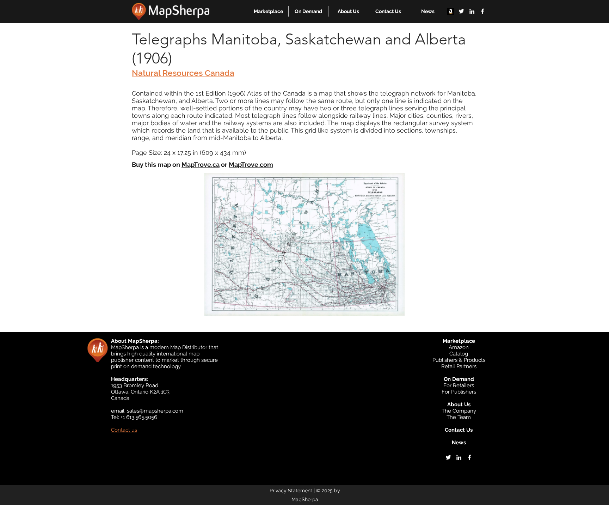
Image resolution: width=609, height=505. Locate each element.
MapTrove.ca (201, 164)
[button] (268, 11)
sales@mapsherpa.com (155, 411)
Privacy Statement (291, 490)
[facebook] (482, 11)
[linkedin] (471, 11)
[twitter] (461, 11)
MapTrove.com (251, 164)
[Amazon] (450, 11)
